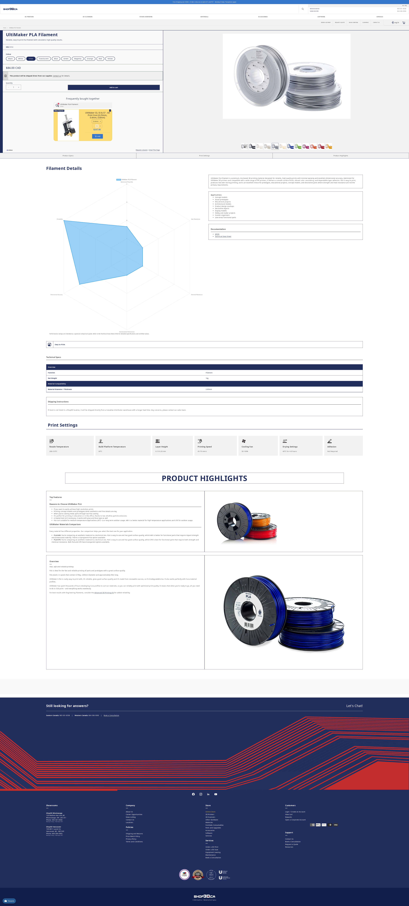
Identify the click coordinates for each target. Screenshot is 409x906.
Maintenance (211, 855)
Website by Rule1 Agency (210, 900)
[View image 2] (252, 146)
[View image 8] (298, 146)
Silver (31, 59)
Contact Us (376, 22)
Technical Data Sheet (223, 236)
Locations (129, 822)
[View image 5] (275, 146)
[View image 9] (305, 146)
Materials (204, 17)
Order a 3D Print (326, 22)
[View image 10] (313, 146)
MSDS (217, 234)
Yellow (110, 59)
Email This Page (154, 150)
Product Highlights (340, 156)
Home (4, 27)
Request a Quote (340, 22)
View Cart (288, 814)
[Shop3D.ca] (52, 9)
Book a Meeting (353, 22)
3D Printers (29, 17)
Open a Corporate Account (295, 820)
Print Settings (204, 156)
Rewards (288, 817)
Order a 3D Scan (212, 850)
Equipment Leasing (213, 852)
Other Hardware (146, 17)
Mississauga (315, 9)
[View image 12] (328, 146)
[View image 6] (282, 146)
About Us (129, 812)
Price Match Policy (133, 836)
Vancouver (314, 11)
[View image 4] (267, 146)
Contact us (57, 76)
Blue (56, 59)
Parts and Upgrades (213, 828)
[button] (302, 9)
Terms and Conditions (134, 842)
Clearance (366, 22)
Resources (289, 847)
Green (66, 59)
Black (10, 59)
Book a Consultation (111, 715)
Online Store (210, 812)
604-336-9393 (401, 11)
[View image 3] (259, 146)
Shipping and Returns (134, 834)
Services (380, 17)
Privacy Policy (131, 839)
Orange (90, 59)
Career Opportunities (134, 814)
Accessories (263, 17)
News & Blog (131, 817)
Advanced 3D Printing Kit (104, 593)
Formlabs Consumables (215, 825)
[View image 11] (321, 146)
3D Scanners (88, 17)
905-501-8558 (401, 9)
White (20, 59)
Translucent (44, 59)
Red (100, 59)
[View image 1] (244, 146)
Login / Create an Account (295, 812)
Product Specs (68, 156)
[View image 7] (290, 146)
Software (321, 17)
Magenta (77, 59)
